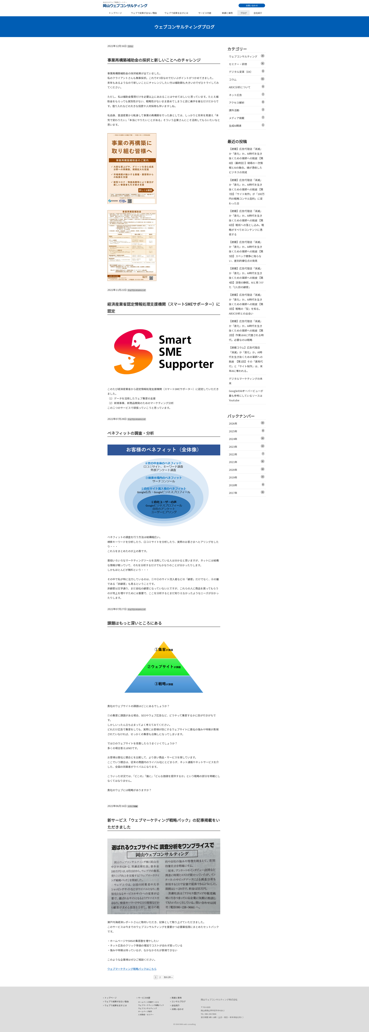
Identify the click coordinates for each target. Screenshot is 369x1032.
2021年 (246, 462)
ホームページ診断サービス (148, 1002)
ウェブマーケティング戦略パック (151, 1005)
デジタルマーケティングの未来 (245, 381)
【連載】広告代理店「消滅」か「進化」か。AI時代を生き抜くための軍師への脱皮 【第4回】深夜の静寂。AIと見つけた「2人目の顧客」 (246, 277)
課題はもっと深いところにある (134, 623)
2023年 (246, 446)
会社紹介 (258, 12)
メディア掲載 (132, 806)
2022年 (246, 454)
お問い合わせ (252, 5)
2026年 (246, 423)
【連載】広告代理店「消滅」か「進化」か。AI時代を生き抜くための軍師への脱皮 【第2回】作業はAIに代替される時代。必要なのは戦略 (246, 330)
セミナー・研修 (246, 64)
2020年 (246, 470)
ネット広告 (246, 95)
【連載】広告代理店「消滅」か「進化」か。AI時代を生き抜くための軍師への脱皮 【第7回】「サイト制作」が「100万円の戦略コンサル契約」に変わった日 (246, 191)
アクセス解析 (246, 102)
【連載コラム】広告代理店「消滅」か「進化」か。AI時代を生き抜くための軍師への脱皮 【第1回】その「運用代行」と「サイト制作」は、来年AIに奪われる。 (246, 359)
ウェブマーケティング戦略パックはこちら (132, 969)
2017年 (246, 493)
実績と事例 (227, 12)
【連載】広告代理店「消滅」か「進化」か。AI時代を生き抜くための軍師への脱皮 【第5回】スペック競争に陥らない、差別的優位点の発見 (246, 251)
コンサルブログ (179, 1001)
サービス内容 (204, 12)
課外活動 (246, 110)
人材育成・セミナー (146, 1014)
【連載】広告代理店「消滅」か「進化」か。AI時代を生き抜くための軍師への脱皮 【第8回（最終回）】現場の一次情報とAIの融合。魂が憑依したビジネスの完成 (246, 160)
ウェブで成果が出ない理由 (144, 12)
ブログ (243, 12)
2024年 (246, 439)
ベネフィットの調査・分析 (130, 433)
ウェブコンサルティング (136, 290)
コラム (130, 46)
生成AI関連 (246, 125)
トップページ (115, 12)
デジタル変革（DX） (246, 72)
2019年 (246, 477)
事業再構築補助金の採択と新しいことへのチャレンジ (154, 60)
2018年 (246, 485)
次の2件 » (168, 977)
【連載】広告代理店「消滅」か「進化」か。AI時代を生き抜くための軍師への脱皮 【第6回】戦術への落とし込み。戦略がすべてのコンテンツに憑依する (246, 222)
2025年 (246, 431)
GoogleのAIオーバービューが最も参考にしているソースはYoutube (246, 395)
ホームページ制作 (145, 1011)
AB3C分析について (246, 87)
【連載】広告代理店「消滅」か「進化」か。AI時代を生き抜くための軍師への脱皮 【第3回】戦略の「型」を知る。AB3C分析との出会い (246, 304)
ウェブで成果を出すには (176, 12)
